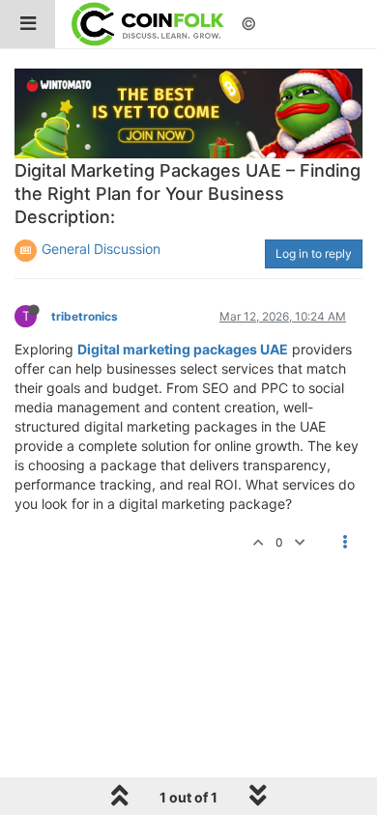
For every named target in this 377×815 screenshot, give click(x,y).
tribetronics (84, 316)
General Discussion (101, 248)
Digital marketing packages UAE (182, 349)
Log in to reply (314, 253)
